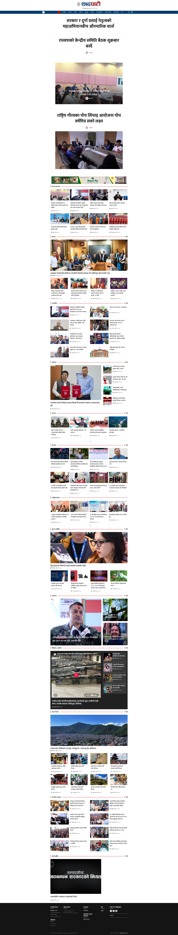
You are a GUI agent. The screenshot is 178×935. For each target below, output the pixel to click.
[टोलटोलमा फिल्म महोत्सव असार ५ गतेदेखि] (59, 845)
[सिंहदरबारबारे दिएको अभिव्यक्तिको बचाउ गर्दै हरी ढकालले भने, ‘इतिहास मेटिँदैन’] (99, 338)
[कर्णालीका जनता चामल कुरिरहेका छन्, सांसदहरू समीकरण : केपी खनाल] (59, 338)
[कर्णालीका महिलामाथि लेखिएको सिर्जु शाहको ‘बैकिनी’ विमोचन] (79, 506)
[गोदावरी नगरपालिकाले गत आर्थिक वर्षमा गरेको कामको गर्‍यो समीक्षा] (89, 83)
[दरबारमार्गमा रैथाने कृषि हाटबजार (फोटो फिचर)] (79, 779)
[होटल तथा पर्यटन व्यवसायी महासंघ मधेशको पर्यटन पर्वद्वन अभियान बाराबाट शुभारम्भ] (79, 422)
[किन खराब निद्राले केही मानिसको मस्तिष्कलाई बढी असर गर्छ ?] (59, 453)
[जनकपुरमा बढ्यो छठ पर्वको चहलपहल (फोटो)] (59, 758)
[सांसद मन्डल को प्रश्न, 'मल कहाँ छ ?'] (99, 311)
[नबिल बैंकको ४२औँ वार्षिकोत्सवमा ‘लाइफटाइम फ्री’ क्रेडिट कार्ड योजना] (107, 390)
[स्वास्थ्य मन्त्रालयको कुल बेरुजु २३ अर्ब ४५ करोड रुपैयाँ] (98, 477)
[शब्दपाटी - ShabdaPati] (89, 4)
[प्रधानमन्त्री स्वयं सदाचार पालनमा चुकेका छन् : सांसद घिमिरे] (59, 351)
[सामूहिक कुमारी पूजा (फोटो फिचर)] (59, 779)
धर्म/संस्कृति (116, 12)
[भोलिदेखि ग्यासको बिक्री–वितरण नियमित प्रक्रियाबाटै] (118, 218)
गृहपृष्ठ (102, 911)
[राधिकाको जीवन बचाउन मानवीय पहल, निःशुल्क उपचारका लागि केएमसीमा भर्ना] (79, 477)
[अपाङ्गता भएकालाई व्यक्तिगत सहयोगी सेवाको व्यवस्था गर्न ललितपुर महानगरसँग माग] (59, 805)
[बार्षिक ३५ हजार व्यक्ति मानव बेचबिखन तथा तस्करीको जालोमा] (118, 283)
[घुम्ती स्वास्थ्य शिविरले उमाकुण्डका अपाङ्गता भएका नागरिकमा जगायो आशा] (99, 845)
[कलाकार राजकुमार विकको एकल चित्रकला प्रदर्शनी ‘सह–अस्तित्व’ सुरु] (118, 506)
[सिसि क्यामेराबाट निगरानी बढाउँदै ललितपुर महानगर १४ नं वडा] (99, 832)
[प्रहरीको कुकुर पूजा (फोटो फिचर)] (79, 758)
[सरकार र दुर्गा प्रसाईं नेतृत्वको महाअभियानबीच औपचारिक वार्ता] (79, 218)
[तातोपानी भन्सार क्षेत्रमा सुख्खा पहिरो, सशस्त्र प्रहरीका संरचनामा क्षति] (107, 369)
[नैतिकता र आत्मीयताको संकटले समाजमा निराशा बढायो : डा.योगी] (98, 283)
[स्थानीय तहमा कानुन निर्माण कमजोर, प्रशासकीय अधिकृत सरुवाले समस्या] (59, 819)
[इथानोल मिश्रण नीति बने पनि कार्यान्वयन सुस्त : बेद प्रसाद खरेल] (107, 380)
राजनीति (64, 12)
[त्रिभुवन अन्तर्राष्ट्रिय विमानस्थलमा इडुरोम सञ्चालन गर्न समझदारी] (98, 422)
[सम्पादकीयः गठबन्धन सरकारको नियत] (75, 876)
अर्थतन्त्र (80, 12)
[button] (87, 441)
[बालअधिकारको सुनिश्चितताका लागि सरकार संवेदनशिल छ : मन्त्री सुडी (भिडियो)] (108, 657)
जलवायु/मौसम (99, 12)
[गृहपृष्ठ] (59, 12)
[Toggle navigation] (43, 12)
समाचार (70, 12)
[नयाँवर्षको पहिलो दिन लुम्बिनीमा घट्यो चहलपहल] (118, 422)
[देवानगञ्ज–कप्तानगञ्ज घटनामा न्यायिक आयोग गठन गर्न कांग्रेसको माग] (99, 325)
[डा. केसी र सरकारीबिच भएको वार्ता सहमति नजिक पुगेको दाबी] (59, 477)
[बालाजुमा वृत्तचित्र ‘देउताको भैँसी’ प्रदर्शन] (59, 832)
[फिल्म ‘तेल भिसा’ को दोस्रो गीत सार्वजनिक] (108, 689)
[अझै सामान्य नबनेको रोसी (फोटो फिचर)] (98, 758)
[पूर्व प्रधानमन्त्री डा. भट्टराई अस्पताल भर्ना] (118, 453)
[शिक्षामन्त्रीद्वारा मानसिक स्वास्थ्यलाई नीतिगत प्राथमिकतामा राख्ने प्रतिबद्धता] (79, 453)
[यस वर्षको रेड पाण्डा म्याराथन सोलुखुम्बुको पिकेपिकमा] (115, 610)
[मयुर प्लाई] (89, 180)
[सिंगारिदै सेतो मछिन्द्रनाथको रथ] (118, 779)
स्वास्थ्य (92, 12)
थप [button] (122, 12)
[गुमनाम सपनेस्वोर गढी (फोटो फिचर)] (98, 779)
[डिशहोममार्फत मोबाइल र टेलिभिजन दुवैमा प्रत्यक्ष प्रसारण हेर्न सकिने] (79, 575)
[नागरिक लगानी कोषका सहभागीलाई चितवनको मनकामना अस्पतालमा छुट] (75, 382)
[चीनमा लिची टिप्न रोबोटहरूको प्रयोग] (118, 575)
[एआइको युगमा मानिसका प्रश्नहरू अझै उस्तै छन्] (59, 575)
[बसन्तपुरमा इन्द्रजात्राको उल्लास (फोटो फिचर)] (118, 758)
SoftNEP (75, 933)
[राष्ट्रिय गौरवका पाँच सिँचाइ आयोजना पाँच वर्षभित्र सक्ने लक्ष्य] (98, 194)
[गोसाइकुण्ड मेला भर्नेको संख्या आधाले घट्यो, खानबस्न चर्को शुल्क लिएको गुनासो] (60, 422)
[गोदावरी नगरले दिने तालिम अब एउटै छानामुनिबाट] (98, 218)
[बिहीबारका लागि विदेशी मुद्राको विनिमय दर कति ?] (107, 401)
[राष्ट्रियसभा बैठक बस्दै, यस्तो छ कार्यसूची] (99, 351)
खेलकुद (86, 12)
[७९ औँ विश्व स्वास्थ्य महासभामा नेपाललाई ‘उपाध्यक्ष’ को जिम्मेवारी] (118, 477)
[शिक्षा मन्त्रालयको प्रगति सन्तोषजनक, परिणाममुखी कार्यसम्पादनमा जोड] (59, 283)
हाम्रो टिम (111, 916)
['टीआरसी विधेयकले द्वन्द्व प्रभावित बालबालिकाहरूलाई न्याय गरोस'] (108, 667)
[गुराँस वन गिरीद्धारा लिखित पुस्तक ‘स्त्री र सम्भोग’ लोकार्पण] (98, 506)
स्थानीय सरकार (108, 12)
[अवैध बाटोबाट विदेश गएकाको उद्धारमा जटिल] (118, 194)
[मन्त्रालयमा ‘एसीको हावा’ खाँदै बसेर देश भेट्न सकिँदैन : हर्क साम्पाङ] (59, 325)
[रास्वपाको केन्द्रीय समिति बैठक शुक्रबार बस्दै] (59, 218)
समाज (75, 12)
